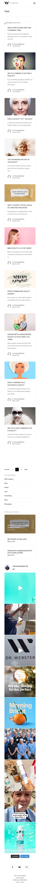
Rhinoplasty (8, 504)
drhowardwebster (19, 574)
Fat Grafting (8, 496)
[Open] (20, 588)
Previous (7, 469)
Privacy (18, 882)
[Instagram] (33, 601)
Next (26, 469)
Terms (22, 882)
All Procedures (8, 479)
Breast (6, 487)
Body (6, 483)
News (6, 500)
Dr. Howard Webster (18, 44)
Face (5, 491)
